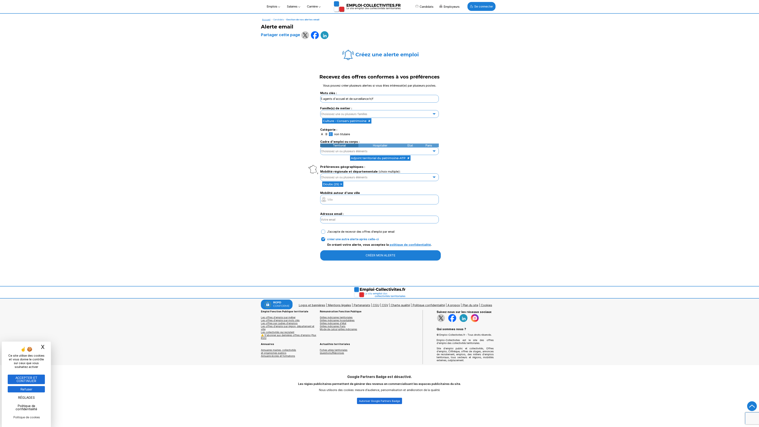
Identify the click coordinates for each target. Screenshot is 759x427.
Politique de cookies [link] (26, 417)
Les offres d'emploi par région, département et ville (287, 328)
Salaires (292, 6)
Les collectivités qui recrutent (277, 332)
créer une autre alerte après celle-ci (353, 239)
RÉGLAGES (26, 398)
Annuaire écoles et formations (278, 355)
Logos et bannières (312, 305)
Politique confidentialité (429, 305)
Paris (428, 145)
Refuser (26, 389)
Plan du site (470, 305)
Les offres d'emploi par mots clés (280, 320)
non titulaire (342, 134)
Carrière (313, 6)
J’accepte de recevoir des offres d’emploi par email (361, 231)
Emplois (272, 6)
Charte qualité (400, 305)
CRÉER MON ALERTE (380, 255)
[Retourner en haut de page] (752, 406)
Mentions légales (339, 305)
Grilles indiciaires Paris (333, 326)
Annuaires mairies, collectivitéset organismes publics (278, 351)
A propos (453, 305)
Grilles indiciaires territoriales (336, 317)
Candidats (426, 7)
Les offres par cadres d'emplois (279, 323)
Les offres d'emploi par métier (278, 317)
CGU (376, 305)
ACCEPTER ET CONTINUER (26, 379)
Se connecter (483, 6)
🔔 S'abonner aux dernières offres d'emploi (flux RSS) (288, 337)
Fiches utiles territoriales (333, 350)
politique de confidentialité (410, 245)
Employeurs (452, 7)
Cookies (486, 305)
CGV (385, 305)
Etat (410, 145)
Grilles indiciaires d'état (333, 323)
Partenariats (362, 305)
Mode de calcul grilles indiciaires (338, 329)
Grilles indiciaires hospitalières (337, 320)
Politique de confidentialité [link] (26, 407)
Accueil (266, 19)
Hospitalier (380, 145)
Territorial (339, 145)
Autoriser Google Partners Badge (379, 400)
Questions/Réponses (332, 352)
